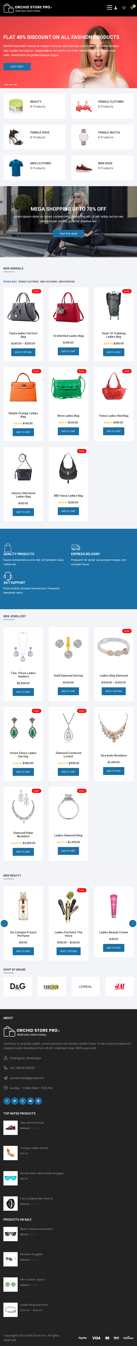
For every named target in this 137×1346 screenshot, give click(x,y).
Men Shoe (105, 163)
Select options (23, 352)
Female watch (109, 132)
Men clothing (40, 163)
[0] (132, 8)
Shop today (17, 66)
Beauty (35, 101)
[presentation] (4, 923)
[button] (6, 84)
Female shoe (39, 132)
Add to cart (68, 351)
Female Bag (10, 281)
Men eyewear (67, 281)
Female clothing (111, 101)
